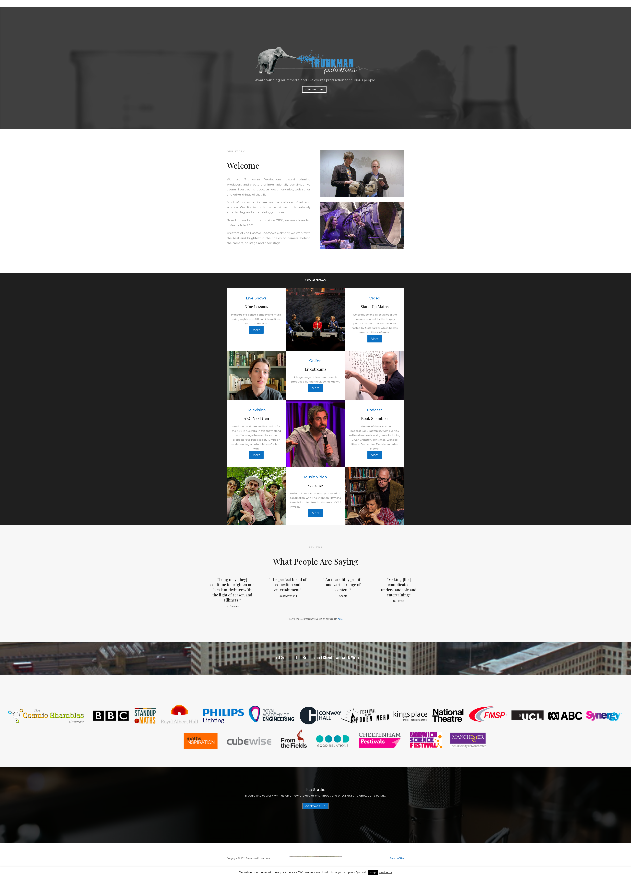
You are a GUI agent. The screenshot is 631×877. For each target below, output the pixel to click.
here (340, 618)
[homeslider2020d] (362, 196)
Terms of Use (397, 858)
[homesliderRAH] (362, 248)
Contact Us (314, 89)
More (256, 330)
